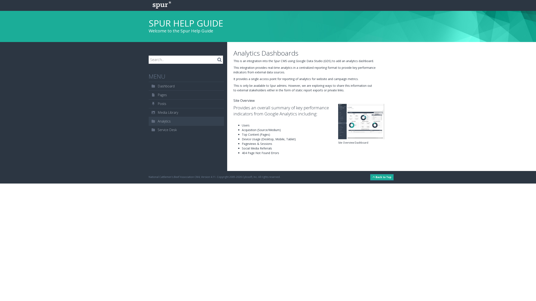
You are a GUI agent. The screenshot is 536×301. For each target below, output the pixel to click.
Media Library (167, 112)
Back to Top (383, 177)
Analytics (164, 121)
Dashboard (166, 86)
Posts (161, 103)
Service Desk (167, 130)
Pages (162, 95)
